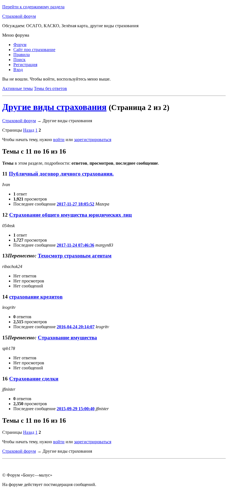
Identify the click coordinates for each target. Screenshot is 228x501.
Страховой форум (19, 16)
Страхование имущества (67, 337)
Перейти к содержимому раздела (33, 6)
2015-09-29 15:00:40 (76, 408)
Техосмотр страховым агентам (74, 256)
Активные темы (17, 88)
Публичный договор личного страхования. (61, 174)
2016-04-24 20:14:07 (76, 326)
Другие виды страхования (54, 107)
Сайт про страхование (34, 49)
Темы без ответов (50, 88)
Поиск (19, 59)
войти (59, 139)
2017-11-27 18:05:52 (75, 204)
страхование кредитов (36, 297)
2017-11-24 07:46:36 (75, 245)
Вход (18, 69)
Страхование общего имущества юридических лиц (70, 215)
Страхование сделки (33, 379)
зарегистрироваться (92, 139)
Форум (19, 44)
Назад (28, 130)
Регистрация (25, 64)
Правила (21, 54)
